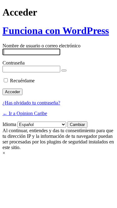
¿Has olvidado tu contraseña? (31, 102)
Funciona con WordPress (55, 30)
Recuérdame (22, 80)
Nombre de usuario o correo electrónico (41, 45)
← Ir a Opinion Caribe (24, 113)
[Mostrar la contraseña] (63, 70)
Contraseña (13, 62)
